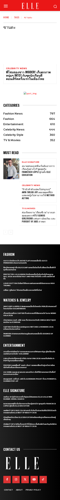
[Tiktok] (43, 479)
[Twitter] (25, 479)
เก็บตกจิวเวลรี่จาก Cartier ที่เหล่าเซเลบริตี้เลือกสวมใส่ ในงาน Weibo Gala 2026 (29, 314)
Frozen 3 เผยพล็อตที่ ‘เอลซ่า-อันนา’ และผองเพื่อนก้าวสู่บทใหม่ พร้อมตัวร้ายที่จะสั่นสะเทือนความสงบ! (29, 366)
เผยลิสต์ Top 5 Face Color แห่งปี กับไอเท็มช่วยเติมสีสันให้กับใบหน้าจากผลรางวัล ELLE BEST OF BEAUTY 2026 (29, 411)
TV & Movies (28, 208)
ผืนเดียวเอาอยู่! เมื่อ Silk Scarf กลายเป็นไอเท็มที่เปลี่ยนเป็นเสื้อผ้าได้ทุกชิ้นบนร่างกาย (29, 268)
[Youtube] (34, 479)
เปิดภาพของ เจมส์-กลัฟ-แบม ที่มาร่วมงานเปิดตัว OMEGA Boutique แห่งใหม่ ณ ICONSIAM (29, 321)
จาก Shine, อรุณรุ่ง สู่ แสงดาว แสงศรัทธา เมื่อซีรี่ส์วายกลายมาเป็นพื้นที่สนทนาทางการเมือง (29, 373)
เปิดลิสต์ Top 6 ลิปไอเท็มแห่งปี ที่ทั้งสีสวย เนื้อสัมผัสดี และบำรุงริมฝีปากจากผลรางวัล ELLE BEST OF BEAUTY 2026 (30, 425)
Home (6, 17)
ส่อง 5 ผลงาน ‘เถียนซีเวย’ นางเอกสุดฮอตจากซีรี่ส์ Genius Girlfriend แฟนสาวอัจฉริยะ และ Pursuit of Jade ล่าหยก (39, 216)
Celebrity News (16, 68)
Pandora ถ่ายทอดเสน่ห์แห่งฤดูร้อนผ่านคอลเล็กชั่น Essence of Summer (28, 334)
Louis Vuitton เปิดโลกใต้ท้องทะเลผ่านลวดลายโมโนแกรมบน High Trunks (28, 284)
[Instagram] (16, 479)
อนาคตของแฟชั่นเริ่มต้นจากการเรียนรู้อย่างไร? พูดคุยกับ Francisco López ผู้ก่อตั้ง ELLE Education (38, 170)
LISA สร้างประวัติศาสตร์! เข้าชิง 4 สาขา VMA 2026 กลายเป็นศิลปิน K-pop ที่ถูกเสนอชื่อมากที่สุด (29, 359)
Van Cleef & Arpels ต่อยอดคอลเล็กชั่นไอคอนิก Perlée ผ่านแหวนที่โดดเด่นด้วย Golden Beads (29, 307)
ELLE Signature (30, 162)
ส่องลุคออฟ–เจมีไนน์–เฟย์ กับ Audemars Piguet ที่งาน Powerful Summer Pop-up (29, 380)
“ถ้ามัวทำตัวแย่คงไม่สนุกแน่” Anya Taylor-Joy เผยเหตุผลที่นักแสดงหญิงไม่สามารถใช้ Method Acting (38, 193)
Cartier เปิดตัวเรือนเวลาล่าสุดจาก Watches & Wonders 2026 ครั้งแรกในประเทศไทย (28, 328)
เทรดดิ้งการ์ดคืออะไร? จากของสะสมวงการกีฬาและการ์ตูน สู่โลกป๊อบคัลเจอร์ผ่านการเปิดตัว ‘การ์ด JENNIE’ (29, 352)
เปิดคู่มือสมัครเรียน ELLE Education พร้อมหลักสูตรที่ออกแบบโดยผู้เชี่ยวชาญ (29, 418)
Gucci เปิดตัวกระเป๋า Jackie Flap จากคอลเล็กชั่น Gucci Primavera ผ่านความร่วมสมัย (25, 261)
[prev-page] (5, 232)
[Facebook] (7, 479)
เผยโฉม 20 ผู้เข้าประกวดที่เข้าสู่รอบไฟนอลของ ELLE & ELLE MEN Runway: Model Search (27, 398)
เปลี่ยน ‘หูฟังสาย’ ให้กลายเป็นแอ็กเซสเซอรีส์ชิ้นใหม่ (22, 290)
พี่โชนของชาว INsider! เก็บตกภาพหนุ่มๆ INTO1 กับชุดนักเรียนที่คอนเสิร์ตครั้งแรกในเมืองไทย (28, 75)
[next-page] (11, 232)
